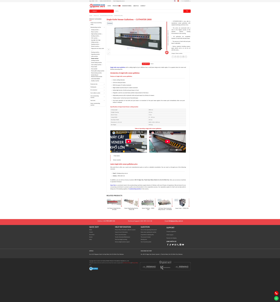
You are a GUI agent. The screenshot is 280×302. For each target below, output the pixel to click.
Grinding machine (95, 60)
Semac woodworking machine (95, 104)
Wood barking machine (96, 73)
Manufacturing (126, 5)
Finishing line (93, 87)
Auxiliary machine (95, 80)
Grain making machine (96, 64)
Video (152, 63)
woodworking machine (135, 188)
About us (136, 5)
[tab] (146, 64)
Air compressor (93, 90)
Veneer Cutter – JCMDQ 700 (181, 208)
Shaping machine (95, 44)
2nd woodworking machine (94, 96)
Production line (93, 84)
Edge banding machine (96, 33)
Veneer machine (118, 15)
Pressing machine (95, 52)
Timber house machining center (96, 23)
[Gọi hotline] (276, 293)
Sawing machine (94, 29)
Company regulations (171, 231)
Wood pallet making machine (97, 70)
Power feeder (94, 66)
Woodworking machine (106, 15)
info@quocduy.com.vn (122, 173)
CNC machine (94, 38)
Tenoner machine (95, 46)
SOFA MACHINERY (95, 78)
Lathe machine (94, 56)
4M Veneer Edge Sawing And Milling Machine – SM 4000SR (165, 209)
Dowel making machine (96, 62)
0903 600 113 (121, 175)
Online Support (169, 234)
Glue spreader (94, 68)
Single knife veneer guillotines (117, 67)
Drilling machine (94, 42)
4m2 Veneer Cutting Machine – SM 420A (114, 209)
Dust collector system (95, 93)
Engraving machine (95, 54)
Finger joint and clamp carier (97, 48)
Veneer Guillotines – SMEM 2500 (148, 209)
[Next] (189, 206)
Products (115, 5)
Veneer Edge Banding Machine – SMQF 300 (131, 209)
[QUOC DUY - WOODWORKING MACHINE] (97, 6)
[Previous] (107, 206)
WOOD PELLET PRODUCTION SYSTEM (96, 76)
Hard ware (92, 100)
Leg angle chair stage (95, 40)
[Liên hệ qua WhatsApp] (276, 298)
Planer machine (94, 31)
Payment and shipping (171, 238)
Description (146, 63)
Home (109, 5)
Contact (142, 5)
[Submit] (187, 11)
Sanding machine (95, 36)
